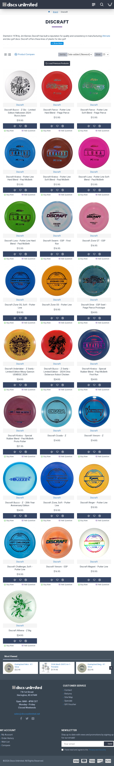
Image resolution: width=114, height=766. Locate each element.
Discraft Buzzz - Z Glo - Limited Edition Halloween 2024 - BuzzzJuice (19, 112)
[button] (3, 668)
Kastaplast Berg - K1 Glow (96, 665)
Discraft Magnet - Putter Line (94, 566)
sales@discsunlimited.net (27, 714)
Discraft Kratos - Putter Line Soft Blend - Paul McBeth (57, 178)
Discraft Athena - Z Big (20, 630)
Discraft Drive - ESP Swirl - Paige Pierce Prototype (94, 306)
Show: (98, 54)
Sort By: (63, 54)
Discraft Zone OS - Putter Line (57, 304)
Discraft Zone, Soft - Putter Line (56, 504)
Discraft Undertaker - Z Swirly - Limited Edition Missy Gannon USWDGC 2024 (20, 371)
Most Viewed (10, 656)
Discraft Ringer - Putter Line (93, 502)
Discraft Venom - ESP (57, 566)
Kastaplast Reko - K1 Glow (24, 665)
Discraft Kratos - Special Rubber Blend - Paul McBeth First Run (93, 371)
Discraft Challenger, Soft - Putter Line (20, 568)
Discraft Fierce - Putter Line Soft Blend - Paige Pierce (94, 111)
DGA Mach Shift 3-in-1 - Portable (61, 665)
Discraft (20, 105)
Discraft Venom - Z (93, 435)
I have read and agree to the (85, 750)
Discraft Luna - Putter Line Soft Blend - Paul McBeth (94, 178)
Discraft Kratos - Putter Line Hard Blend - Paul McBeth (20, 178)
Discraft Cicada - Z (57, 435)
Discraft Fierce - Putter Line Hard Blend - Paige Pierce (56, 111)
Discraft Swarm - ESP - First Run (57, 242)
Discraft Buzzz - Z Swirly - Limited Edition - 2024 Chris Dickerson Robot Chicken (57, 371)
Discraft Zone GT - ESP (94, 240)
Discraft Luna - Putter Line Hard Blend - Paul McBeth (20, 242)
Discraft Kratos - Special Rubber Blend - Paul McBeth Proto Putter (20, 438)
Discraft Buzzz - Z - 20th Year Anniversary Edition (20, 504)
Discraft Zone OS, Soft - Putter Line (20, 306)
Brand (55, 12)
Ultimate (106, 36)
